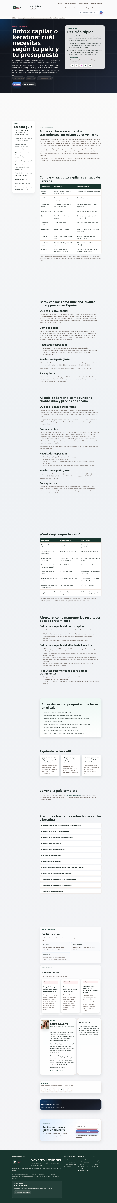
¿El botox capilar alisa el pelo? (52, 855)
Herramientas (78, 8)
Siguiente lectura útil (21, 179)
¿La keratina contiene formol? (52, 861)
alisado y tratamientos (74, 795)
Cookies (96, 1164)
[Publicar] (43, 1090)
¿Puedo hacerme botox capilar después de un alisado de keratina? (63, 867)
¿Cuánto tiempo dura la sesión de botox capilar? (57, 885)
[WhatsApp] (56, 1090)
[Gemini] (85, 65)
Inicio (60, 3)
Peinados (68, 8)
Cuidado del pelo (96, 3)
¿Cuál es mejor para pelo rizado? (53, 891)
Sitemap (96, 1166)
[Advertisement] (58, 105)
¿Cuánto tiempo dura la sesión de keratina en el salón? (59, 879)
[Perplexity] (76, 65)
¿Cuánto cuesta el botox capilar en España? (56, 831)
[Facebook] (47, 1090)
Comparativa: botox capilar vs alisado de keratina (23, 139)
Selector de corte (70, 3)
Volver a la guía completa (22, 183)
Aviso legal (97, 1160)
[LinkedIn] (52, 1090)
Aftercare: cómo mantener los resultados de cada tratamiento (23, 167)
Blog (87, 8)
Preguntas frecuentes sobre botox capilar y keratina (23, 188)
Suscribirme (87, 1131)
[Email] (65, 1090)
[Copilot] (81, 65)
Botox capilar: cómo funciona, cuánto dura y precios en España (22, 147)
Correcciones (66, 1071)
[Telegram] (61, 1090)
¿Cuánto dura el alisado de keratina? (54, 849)
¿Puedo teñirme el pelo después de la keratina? (57, 873)
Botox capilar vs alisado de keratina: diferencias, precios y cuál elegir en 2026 (41, 18)
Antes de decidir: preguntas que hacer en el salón (23, 174)
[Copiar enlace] (70, 1090)
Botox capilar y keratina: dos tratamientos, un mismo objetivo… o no (22, 132)
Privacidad (79, 1137)
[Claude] (90, 65)
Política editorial (55, 1071)
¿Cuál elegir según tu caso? (23, 161)
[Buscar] (101, 12)
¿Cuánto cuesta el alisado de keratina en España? (58, 837)
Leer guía (17, 84)
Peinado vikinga (84, 1170)
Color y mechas (97, 8)
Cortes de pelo (83, 3)
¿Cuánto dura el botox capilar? (52, 843)
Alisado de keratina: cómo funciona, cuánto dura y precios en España (23, 155)
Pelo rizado (83, 1160)
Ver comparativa (29, 84)
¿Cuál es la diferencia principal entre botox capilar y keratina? (62, 825)
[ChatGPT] (72, 65)
